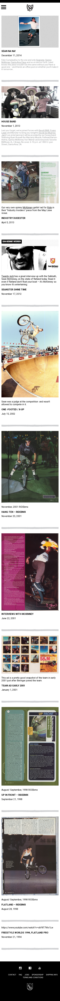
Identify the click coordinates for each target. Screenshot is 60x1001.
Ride (49, 207)
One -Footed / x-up (12, 409)
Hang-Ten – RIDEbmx (13, 512)
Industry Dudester (13, 218)
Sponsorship (37, 975)
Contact (12, 975)
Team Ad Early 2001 (13, 685)
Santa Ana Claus (18, 62)
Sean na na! (8, 51)
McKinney (28, 207)
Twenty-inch (7, 276)
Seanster (40, 60)
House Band (8, 121)
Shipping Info (52, 975)
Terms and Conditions (33, 978)
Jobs (27, 975)
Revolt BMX (44, 130)
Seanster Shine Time (14, 289)
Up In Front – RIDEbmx (14, 795)
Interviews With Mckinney (17, 614)
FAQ (20, 975)
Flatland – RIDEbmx (13, 904)
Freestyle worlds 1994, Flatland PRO (24, 932)
